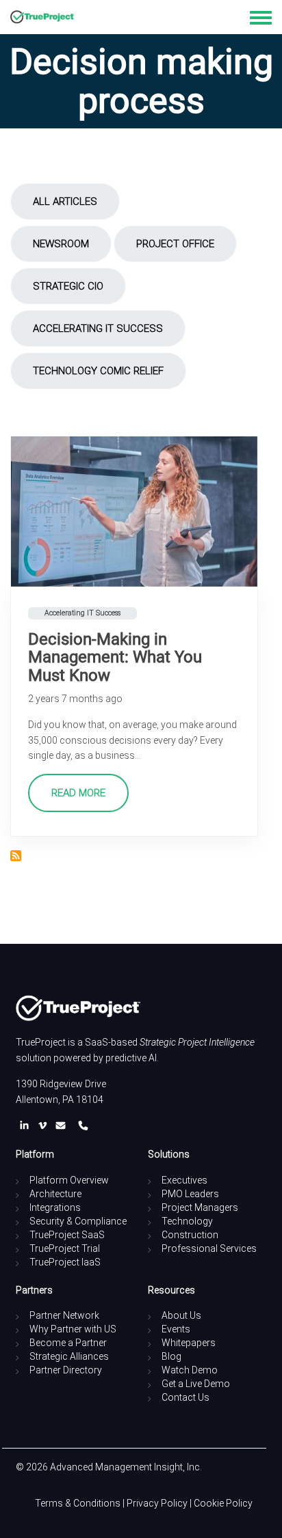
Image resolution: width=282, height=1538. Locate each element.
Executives (184, 1180)
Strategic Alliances (69, 1356)
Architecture (55, 1193)
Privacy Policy (157, 1503)
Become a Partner (68, 1342)
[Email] (63, 1125)
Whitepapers (189, 1342)
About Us (181, 1315)
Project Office (175, 244)
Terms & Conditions (77, 1503)
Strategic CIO (68, 286)
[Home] (42, 17)
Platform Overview (69, 1180)
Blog (171, 1356)
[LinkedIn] (27, 1125)
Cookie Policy (223, 1503)
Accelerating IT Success (98, 328)
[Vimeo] (45, 1125)
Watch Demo (190, 1370)
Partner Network (64, 1315)
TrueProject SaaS (67, 1234)
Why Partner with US (72, 1329)
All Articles (65, 201)
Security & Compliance (78, 1221)
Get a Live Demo (196, 1383)
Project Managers (200, 1207)
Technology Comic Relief (98, 371)
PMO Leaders (190, 1193)
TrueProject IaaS (65, 1262)
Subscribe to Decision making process (15, 855)
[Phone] (83, 1125)
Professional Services (209, 1248)
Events (176, 1329)
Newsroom (61, 244)
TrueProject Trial (64, 1248)
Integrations (55, 1207)
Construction (190, 1234)
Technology (187, 1221)
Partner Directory (65, 1370)
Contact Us (185, 1397)
